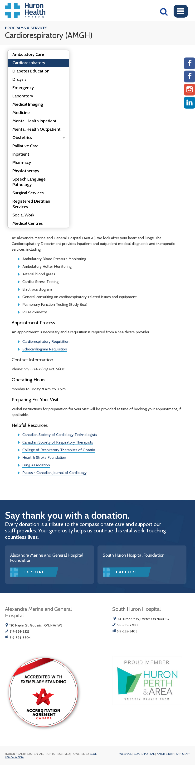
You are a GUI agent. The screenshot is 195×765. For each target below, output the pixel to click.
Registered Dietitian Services (31, 204)
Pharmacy (21, 162)
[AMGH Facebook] (189, 63)
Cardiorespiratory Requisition (45, 341)
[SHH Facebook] (189, 76)
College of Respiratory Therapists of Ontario (58, 450)
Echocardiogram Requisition (44, 349)
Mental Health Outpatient (36, 129)
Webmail (125, 753)
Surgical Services (28, 193)
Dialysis (19, 79)
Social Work (23, 215)
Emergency (23, 87)
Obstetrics (38, 137)
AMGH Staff (165, 753)
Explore (34, 572)
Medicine (21, 112)
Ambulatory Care (28, 54)
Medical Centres (27, 223)
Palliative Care (25, 145)
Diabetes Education (30, 71)
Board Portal (144, 753)
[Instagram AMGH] (189, 90)
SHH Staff (183, 753)
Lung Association (36, 465)
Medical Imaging (27, 104)
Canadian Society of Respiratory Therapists (57, 442)
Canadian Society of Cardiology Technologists (59, 434)
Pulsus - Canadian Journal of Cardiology (54, 472)
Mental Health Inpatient (34, 121)
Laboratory (22, 96)
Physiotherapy (25, 170)
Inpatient (20, 154)
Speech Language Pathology (29, 182)
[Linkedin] (189, 103)
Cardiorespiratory (28, 62)
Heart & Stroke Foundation (44, 457)
